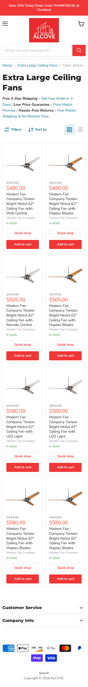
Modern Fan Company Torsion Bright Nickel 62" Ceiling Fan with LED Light (20, 427)
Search (44, 673)
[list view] (80, 129)
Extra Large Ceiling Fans (37, 65)
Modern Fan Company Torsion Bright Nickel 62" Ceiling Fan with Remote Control (20, 315)
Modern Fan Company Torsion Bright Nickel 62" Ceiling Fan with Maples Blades (63, 204)
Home (7, 65)
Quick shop (22, 233)
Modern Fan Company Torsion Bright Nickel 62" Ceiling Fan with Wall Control (20, 204)
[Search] (79, 50)
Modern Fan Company (20, 218)
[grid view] (69, 129)
